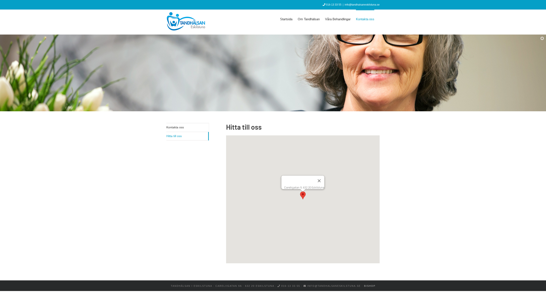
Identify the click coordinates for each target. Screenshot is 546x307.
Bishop (369, 286)
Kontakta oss (175, 127)
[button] (303, 195)
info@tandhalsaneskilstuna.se (362, 4)
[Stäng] (319, 181)
